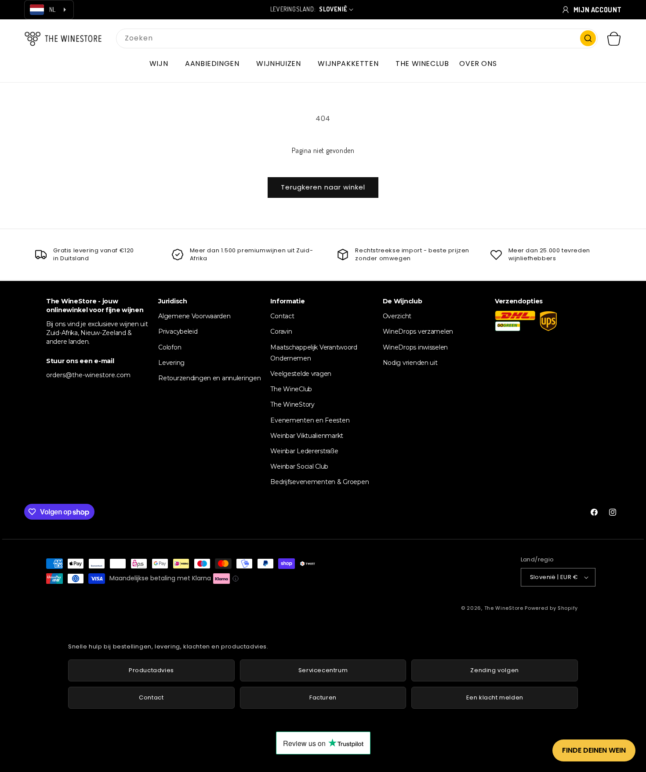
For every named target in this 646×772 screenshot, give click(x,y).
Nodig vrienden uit (410, 362)
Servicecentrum (323, 670)
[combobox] (357, 38)
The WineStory (292, 404)
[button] (162, 63)
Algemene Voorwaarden (194, 316)
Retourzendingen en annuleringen (209, 378)
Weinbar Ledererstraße (304, 451)
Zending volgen (494, 670)
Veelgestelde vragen (300, 373)
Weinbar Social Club (299, 466)
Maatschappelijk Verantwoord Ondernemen (313, 352)
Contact (282, 316)
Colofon (169, 347)
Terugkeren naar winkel (323, 187)
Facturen (323, 697)
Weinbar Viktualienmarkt (306, 435)
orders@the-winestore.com (88, 375)
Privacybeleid (177, 331)
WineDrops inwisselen (415, 347)
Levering (171, 362)
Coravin (281, 331)
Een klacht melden (494, 697)
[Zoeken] (588, 38)
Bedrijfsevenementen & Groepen (319, 482)
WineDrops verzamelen (418, 331)
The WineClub (291, 389)
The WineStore (503, 608)
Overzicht (397, 316)
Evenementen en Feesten (309, 420)
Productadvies (151, 670)
